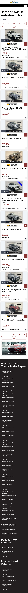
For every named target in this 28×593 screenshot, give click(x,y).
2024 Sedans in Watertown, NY (8, 481)
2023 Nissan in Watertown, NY (8, 428)
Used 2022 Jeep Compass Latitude (14, 320)
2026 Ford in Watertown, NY (7, 492)
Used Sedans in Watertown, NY (8, 577)
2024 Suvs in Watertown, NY (7, 372)
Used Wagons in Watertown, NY (8, 585)
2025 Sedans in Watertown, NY (8, 440)
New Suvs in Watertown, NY (7, 548)
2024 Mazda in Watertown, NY (8, 424)
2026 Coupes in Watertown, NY (8, 515)
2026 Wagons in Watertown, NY (8, 458)
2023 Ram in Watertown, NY (7, 455)
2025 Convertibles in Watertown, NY (9, 519)
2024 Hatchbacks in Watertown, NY (9, 496)
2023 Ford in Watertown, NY (7, 462)
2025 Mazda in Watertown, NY (8, 473)
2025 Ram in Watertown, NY (7, 485)
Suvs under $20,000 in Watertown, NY (9, 530)
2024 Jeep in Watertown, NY (7, 413)
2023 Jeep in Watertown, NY (7, 417)
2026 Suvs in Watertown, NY (7, 379)
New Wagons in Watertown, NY (8, 555)
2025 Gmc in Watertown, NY (7, 466)
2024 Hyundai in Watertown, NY (8, 421)
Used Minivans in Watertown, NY (8, 588)
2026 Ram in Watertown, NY (7, 391)
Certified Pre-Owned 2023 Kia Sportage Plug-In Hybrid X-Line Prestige (12, 200)
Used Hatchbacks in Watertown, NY (9, 581)
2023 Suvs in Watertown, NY (7, 375)
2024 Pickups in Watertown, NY (8, 398)
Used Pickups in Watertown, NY (8, 573)
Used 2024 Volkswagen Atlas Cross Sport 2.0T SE (14, 290)
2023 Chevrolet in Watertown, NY (8, 436)
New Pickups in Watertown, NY (8, 552)
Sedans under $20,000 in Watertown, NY (10, 534)
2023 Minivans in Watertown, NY (8, 500)
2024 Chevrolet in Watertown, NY (8, 406)
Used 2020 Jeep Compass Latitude (14, 168)
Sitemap (14, 592)
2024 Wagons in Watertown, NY (8, 477)
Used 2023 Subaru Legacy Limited (13, 78)
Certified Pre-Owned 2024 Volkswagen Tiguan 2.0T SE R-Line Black (14, 49)
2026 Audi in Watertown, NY (7, 504)
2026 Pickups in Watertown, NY (8, 387)
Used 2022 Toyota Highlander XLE (13, 259)
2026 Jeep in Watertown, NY (7, 383)
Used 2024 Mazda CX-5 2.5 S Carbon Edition (12, 108)
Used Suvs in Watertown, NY (7, 570)
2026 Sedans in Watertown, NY (8, 489)
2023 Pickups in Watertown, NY (8, 402)
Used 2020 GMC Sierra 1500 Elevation (11, 139)
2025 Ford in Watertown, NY (7, 447)
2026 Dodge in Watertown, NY (8, 409)
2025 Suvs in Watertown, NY (7, 394)
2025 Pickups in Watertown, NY (8, 432)
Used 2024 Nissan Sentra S (11, 229)
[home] (14, 2)
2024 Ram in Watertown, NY (7, 443)
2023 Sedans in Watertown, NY (8, 451)
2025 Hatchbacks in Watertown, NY (9, 507)
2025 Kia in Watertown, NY (7, 470)
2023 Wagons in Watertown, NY (8, 511)
